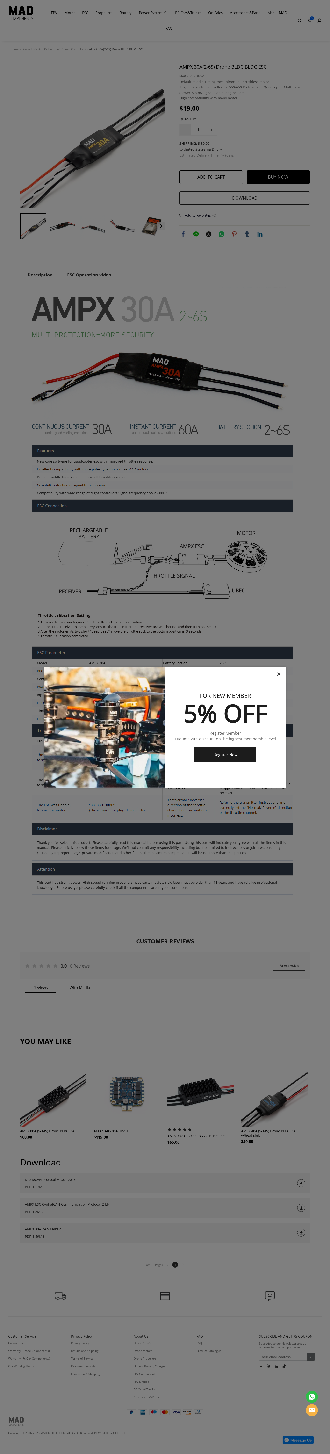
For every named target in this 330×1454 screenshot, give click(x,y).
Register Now (225, 754)
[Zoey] (312, 1397)
